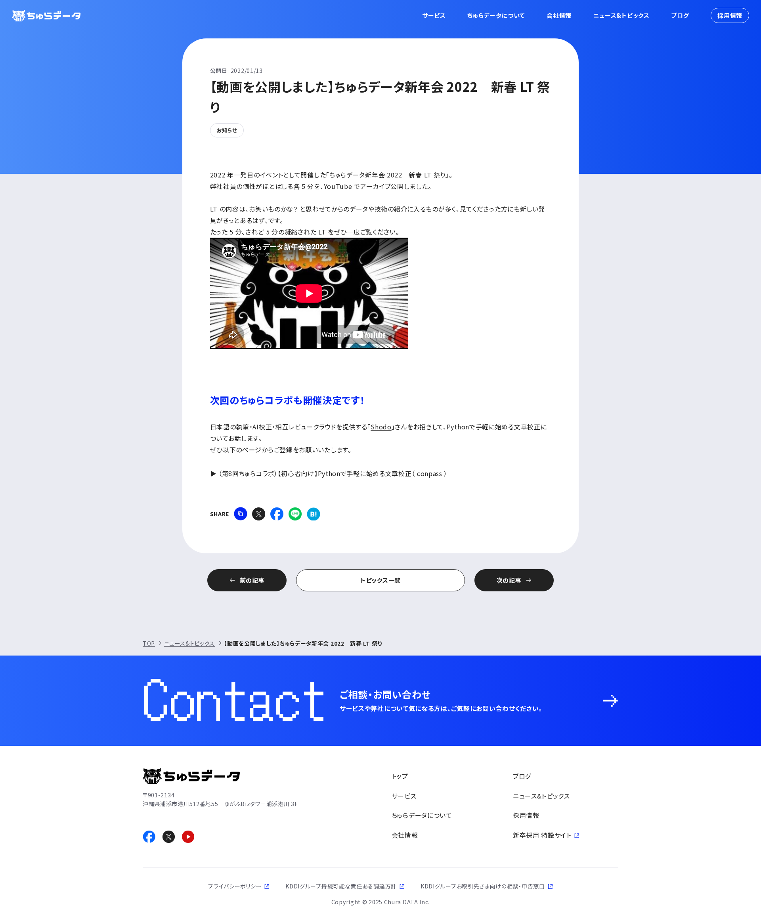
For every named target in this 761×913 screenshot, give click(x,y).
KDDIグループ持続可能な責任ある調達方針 (341, 886)
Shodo (381, 426)
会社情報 (559, 15)
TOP (149, 643)
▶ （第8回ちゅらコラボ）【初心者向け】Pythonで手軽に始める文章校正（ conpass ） (329, 473)
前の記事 (252, 580)
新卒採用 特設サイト (542, 835)
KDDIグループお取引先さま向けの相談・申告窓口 (483, 886)
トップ (400, 776)
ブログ (680, 15)
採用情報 (729, 15)
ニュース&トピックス (621, 15)
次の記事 (509, 580)
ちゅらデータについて (496, 15)
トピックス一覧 (380, 580)
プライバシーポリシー (235, 886)
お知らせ (226, 130)
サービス (434, 15)
